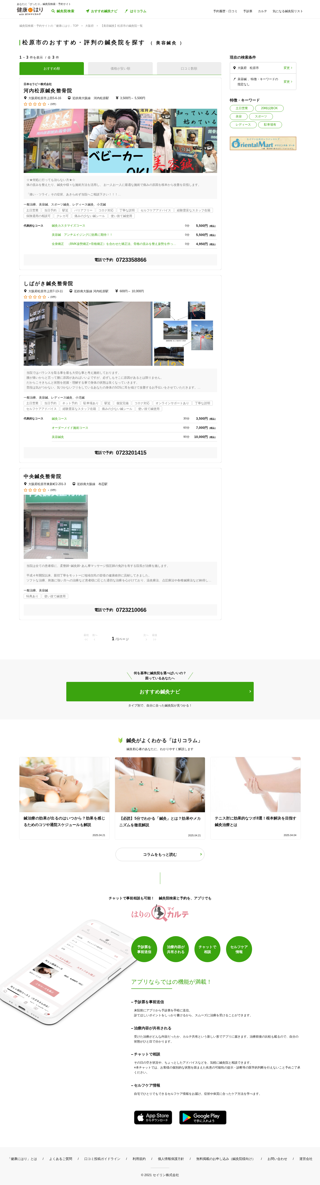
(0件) (53, 104)
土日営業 (242, 108)
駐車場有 (270, 124)
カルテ (262, 11)
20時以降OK (269, 108)
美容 (239, 116)
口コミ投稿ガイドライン (102, 1159)
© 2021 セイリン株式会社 (160, 1175)
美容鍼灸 (58, 436)
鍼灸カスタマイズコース (68, 225)
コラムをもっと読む (160, 854)
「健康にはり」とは (22, 1159)
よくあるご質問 (60, 1159)
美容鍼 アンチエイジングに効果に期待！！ (82, 234)
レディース (243, 124)
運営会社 (306, 1159)
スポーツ (261, 116)
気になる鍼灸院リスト (288, 11)
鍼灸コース (59, 418)
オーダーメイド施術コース (70, 427)
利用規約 (139, 1159)
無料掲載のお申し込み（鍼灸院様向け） (225, 1159)
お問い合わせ (277, 1159)
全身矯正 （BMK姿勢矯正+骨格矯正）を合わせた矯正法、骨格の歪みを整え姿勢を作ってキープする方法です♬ (115, 243)
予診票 (247, 11)
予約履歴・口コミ (225, 11)
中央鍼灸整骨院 (43, 476)
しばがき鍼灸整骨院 (48, 283)
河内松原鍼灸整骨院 (48, 90)
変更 (287, 67)
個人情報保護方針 (171, 1159)
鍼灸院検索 (66, 11)
